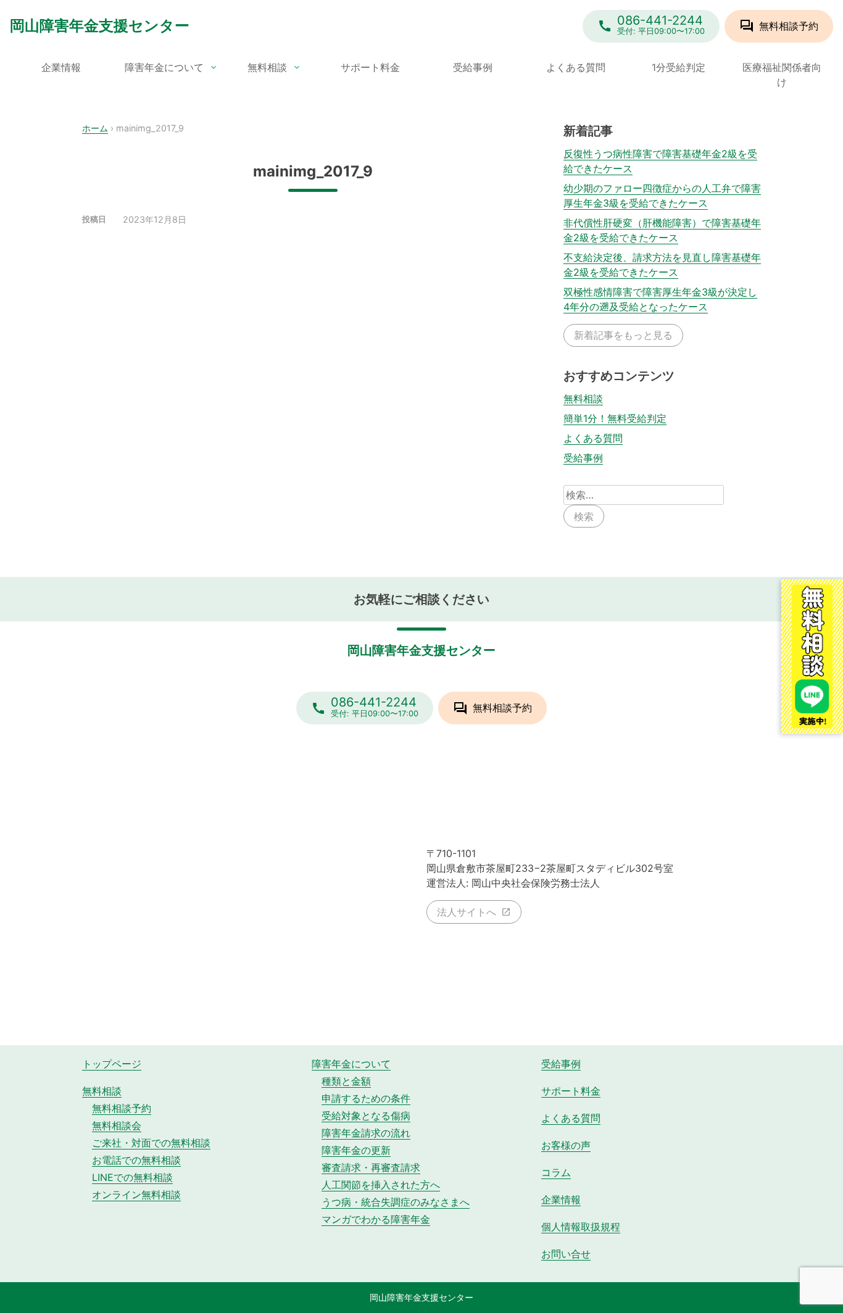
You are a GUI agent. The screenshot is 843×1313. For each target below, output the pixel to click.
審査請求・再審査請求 (371, 1167)
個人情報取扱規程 (580, 1226)
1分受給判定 (678, 67)
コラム (556, 1172)
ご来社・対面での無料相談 (151, 1143)
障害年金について (164, 67)
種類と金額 (346, 1081)
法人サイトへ (466, 912)
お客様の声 (566, 1145)
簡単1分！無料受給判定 (615, 418)
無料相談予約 (121, 1108)
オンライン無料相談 (136, 1194)
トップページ (111, 1064)
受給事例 (472, 67)
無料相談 (267, 67)
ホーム (95, 128)
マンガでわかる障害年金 (376, 1219)
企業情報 (61, 67)
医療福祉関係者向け (781, 74)
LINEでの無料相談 (132, 1177)
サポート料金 (370, 67)
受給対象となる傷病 (366, 1115)
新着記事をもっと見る (623, 335)
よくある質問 (575, 67)
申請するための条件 (366, 1098)
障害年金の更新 (356, 1150)
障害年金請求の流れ (366, 1133)
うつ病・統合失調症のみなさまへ (396, 1202)
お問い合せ (566, 1254)
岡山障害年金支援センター (99, 26)
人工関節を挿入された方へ (381, 1184)
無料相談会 (116, 1125)
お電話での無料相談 (136, 1160)
